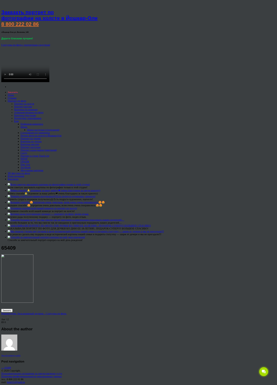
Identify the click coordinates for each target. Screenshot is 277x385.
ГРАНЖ (25, 161)
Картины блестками (25, 115)
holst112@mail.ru (16, 382)
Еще (16, 121)
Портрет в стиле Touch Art (35, 155)
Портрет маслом (23, 106)
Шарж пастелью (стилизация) (43, 129)
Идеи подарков (16, 176)
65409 (6, 367)
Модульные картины (32, 170)
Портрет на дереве (31, 138)
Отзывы (12, 98)
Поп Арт (25, 164)
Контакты (13, 179)
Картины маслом (30, 144)
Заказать (7, 310)
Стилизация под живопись (35, 132)
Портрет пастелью (31, 147)
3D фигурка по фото (19, 173)
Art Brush (26, 167)
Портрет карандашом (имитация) (39, 150)
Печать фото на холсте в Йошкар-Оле (41, 135)
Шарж (24, 127)
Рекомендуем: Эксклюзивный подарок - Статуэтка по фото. (34, 313)
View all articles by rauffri (11, 355)
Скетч (24, 153)
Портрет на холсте (24, 103)
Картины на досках (31, 141)
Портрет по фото (17, 101)
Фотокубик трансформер (27, 118)
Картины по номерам (26, 109)
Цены (11, 95)
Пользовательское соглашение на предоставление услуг (31, 373)
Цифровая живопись (32, 124)
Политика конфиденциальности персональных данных (31, 376)
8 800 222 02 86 (20, 24)
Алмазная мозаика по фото (28, 112)
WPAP (24, 158)
